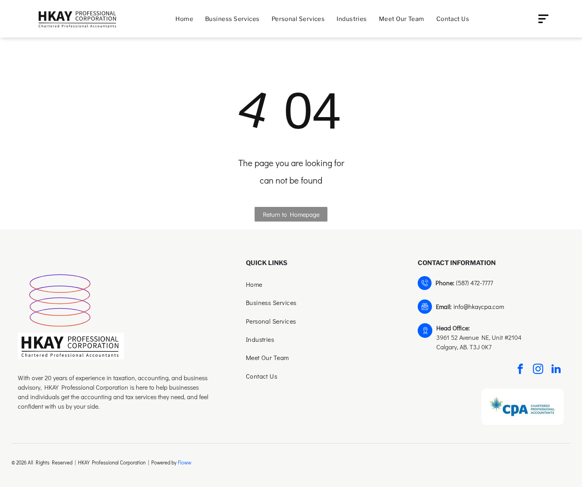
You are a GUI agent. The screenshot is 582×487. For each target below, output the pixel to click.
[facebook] (520, 370)
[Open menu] (543, 19)
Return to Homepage (291, 214)
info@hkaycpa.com (478, 306)
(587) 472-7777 (474, 283)
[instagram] (538, 370)
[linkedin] (556, 370)
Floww (184, 462)
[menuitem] (184, 18)
